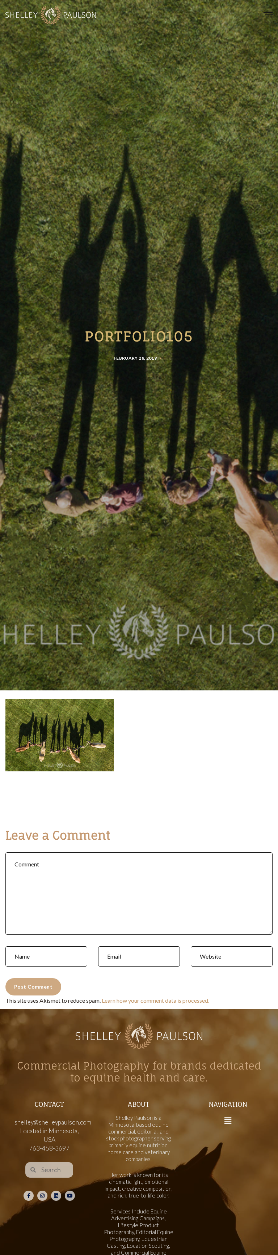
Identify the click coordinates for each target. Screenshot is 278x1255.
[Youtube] (70, 1196)
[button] (228, 1121)
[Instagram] (42, 1196)
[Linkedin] (56, 1196)
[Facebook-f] (29, 1196)
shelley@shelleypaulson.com (52, 1122)
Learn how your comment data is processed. (155, 1000)
